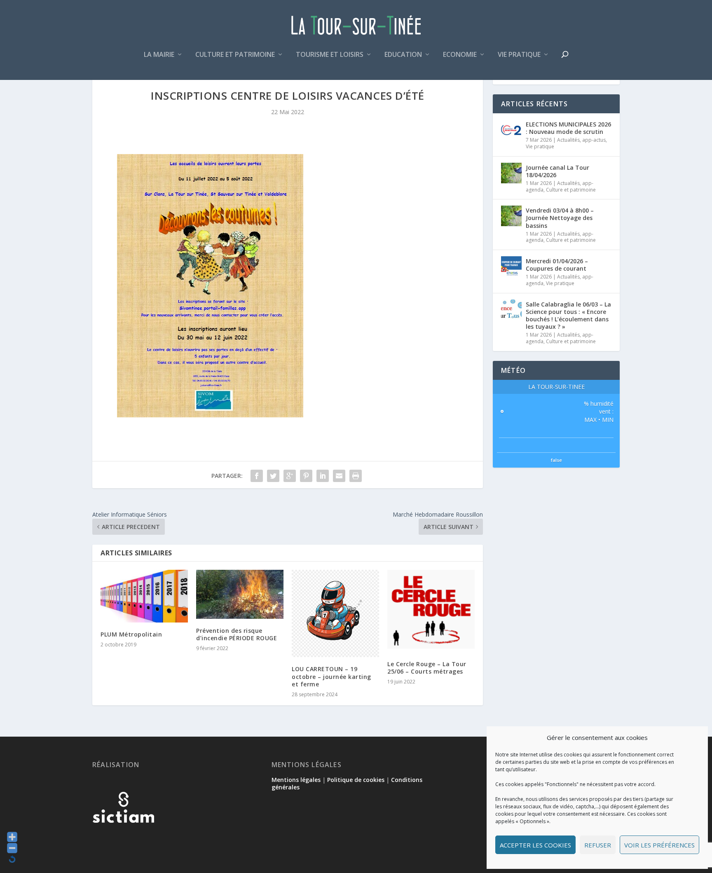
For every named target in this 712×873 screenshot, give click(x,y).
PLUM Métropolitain (131, 634)
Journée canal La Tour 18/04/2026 (557, 171)
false (556, 460)
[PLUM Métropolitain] (144, 596)
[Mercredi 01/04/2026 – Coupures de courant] (511, 266)
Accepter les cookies (535, 845)
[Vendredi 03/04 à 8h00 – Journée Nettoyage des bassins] (511, 216)
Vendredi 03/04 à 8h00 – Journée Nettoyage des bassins (560, 217)
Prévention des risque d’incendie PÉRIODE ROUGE (236, 634)
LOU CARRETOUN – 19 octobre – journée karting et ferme (331, 676)
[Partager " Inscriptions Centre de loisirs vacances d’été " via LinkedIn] (322, 476)
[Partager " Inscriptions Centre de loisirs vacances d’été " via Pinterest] (306, 476)
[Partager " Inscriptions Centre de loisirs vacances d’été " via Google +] (289, 476)
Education (403, 55)
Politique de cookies (355, 780)
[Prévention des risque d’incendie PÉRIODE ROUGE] (239, 594)
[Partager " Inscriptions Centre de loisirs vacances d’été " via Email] (339, 476)
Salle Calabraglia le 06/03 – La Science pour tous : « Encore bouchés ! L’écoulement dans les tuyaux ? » (568, 315)
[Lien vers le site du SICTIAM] (123, 836)
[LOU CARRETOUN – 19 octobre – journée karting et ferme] (335, 613)
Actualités (568, 139)
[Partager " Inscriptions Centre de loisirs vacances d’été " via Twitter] (273, 476)
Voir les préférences (659, 845)
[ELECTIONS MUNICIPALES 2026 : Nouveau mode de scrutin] (511, 129)
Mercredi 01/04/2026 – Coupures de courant (557, 264)
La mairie (159, 55)
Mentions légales (296, 780)
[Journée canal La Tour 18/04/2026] (511, 173)
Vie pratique (519, 55)
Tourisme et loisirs (329, 55)
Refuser (597, 845)
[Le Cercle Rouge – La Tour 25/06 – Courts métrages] (431, 611)
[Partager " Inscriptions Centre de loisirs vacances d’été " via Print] (355, 476)
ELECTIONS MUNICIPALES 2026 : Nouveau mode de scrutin (568, 128)
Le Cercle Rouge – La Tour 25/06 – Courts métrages (426, 667)
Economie (460, 55)
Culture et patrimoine (235, 55)
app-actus (594, 139)
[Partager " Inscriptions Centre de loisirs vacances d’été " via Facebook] (256, 476)
